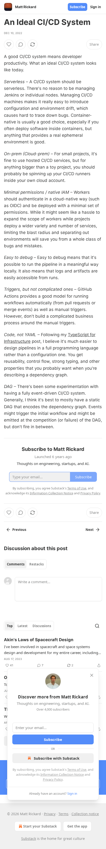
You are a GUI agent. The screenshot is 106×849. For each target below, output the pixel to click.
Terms (63, 813)
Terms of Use (76, 769)
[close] (92, 675)
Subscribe (77, 7)
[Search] (97, 626)
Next (90, 529)
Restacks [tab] (36, 564)
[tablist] (25, 564)
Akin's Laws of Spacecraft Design (38, 639)
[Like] (9, 44)
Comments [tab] (15, 564)
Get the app (77, 826)
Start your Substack (40, 826)
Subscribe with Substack (56, 758)
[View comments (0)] (21, 44)
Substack (28, 838)
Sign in (95, 7)
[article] (53, 652)
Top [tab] (10, 626)
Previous (19, 529)
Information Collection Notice (62, 774)
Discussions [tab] (42, 626)
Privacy (49, 813)
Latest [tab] (23, 626)
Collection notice (85, 813)
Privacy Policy (53, 779)
